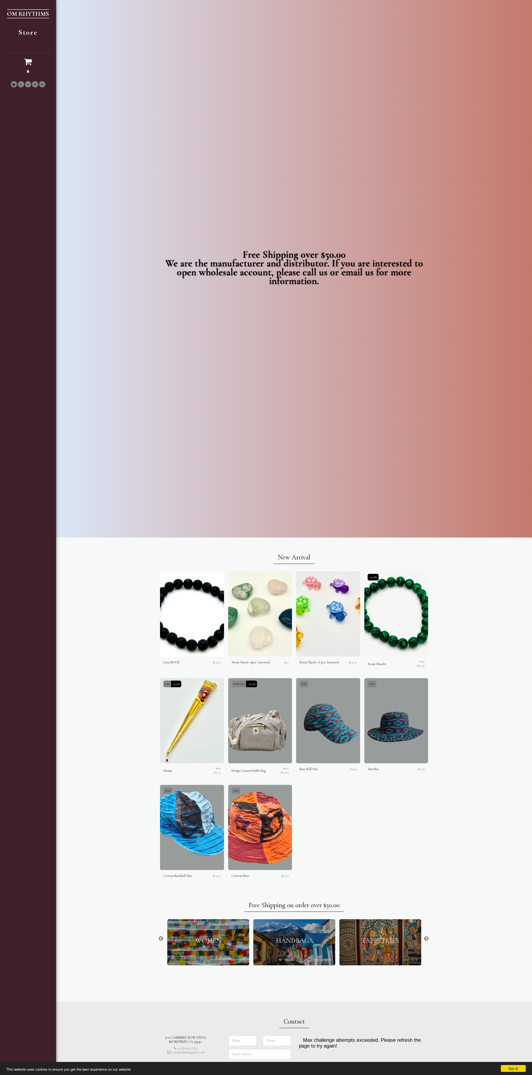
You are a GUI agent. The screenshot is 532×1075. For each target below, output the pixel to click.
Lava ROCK (171, 662)
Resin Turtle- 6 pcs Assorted (319, 662)
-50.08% (373, 577)
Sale (167, 684)
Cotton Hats (240, 876)
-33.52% (176, 684)
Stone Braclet (377, 664)
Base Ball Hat (308, 769)
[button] (28, 61)
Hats (304, 684)
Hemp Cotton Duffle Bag (249, 771)
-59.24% (251, 684)
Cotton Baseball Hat (177, 876)
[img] (192, 614)
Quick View (192, 654)
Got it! (513, 1068)
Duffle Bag (238, 684)
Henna (167, 771)
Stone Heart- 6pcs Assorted (251, 662)
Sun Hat (373, 769)
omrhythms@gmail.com (188, 1052)
